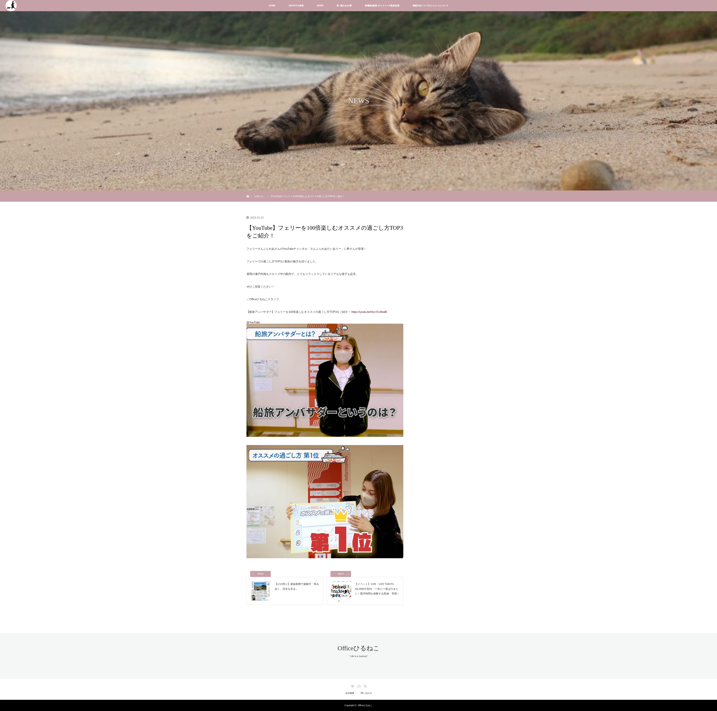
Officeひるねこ (359, 648)
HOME (272, 5)
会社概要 (349, 693)
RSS (365, 685)
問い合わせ (366, 693)
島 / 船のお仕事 (344, 5)
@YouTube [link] (253, 322)
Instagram (358, 685)
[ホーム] (247, 191)
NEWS (320, 5)
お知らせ (258, 196)
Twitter (352, 685)
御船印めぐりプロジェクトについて (430, 5)
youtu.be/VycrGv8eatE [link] (369, 311)
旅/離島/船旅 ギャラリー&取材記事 (382, 5)
